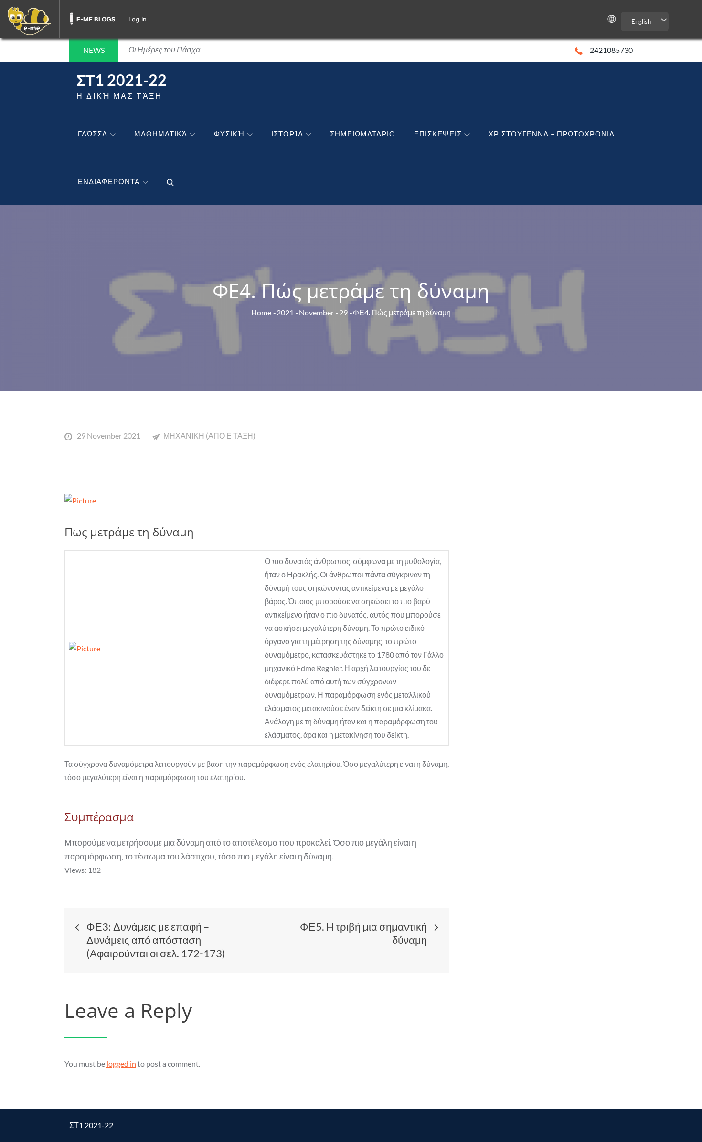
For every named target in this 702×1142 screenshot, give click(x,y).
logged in (121, 1063)
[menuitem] (29, 19)
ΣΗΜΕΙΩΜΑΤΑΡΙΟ (362, 133)
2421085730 (611, 49)
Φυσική (229, 133)
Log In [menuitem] (137, 19)
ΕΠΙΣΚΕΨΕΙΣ (438, 133)
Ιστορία (287, 133)
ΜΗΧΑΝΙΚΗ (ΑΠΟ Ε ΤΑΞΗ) (209, 435)
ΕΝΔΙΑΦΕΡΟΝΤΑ (109, 181)
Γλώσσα (92, 133)
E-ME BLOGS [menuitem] (96, 19)
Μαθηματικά (160, 133)
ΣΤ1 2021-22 (121, 80)
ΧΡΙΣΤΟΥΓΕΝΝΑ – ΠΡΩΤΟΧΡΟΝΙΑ (552, 133)
